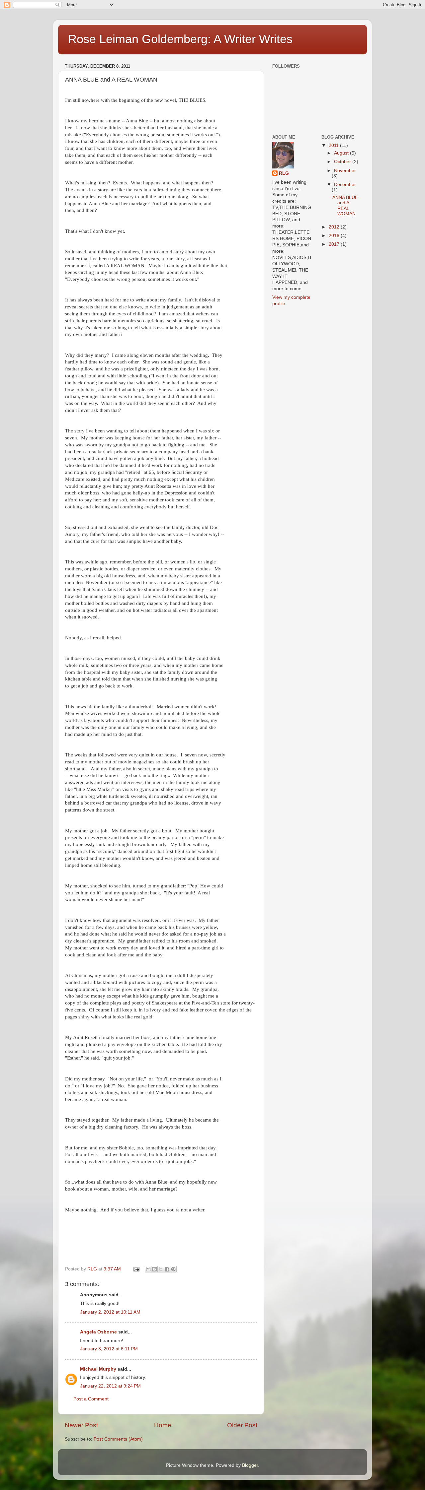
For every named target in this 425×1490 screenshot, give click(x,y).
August (342, 153)
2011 (334, 145)
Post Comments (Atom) (118, 1439)
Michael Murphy (98, 1369)
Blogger (250, 1465)
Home (162, 1425)
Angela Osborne (98, 1331)
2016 (335, 235)
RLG (284, 173)
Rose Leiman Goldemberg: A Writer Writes (180, 39)
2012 (335, 227)
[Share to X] (160, 1269)
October (343, 161)
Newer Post (81, 1425)
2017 (335, 244)
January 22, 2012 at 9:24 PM (110, 1386)
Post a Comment (91, 1398)
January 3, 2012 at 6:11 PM (109, 1348)
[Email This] (148, 1269)
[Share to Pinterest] (173, 1269)
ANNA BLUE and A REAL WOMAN (345, 205)
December (345, 184)
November (345, 170)
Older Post (242, 1425)
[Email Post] (136, 1268)
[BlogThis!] (154, 1269)
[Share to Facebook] (167, 1269)
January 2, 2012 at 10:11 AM (110, 1312)
